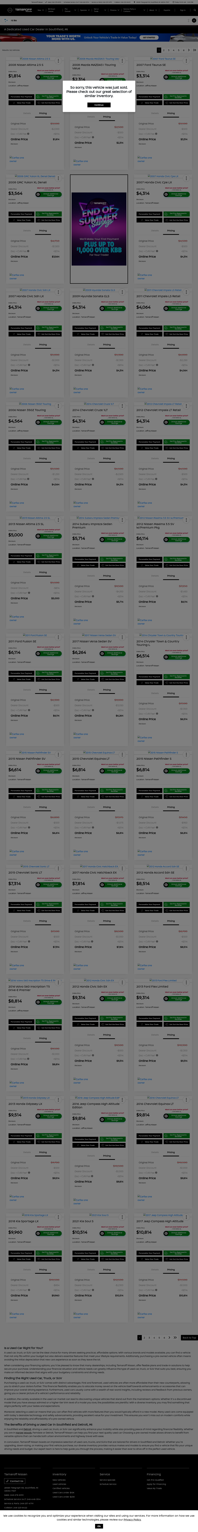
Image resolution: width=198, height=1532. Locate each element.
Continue (99, 105)
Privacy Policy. (132, 1519)
